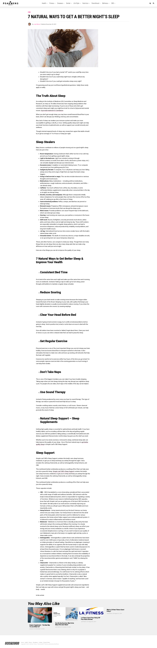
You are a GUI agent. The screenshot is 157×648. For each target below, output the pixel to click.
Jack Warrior (37, 24)
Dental (68, 3)
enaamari (31, 628)
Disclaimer (35, 642)
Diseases (60, 3)
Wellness (105, 3)
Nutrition (85, 3)
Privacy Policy (46, 642)
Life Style (76, 3)
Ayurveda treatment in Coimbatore (52, 110)
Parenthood (95, 3)
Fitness (51, 3)
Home (22, 642)
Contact (40, 642)
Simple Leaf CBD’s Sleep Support (63, 471)
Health (44, 3)
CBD (112, 3)
